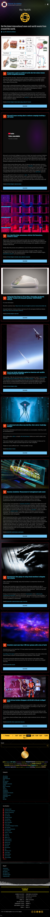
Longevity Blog (6, 869)
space (24, 767)
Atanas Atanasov (9, 449)
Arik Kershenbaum (25, 436)
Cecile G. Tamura (8, 832)
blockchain (46, 762)
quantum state (14, 511)
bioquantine (24, 762)
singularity (21, 767)
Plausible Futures (6, 874)
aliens (14, 436)
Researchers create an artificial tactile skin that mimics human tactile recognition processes (26, 74)
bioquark (28, 762)
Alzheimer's (8, 762)
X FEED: (17, 898)
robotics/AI (25, 102)
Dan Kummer (7, 827)
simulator (33, 509)
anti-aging (13, 762)
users (26, 175)
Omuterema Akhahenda (10, 829)
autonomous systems (8, 253)
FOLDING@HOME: (17, 903)
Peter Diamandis (6, 778)
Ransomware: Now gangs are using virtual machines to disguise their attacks (26, 577)
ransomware (29, 594)
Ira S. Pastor (7, 855)
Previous (7, 736)
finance (22, 722)
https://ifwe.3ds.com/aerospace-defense (13, 310)
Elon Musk (5, 782)
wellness (43, 767)
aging (4, 762)
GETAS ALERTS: (28, 896)
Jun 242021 (5, 74)
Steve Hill (7, 845)
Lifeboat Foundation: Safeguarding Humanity (22, 4)
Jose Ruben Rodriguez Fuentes (11, 825)
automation (5, 796)
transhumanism (38, 767)
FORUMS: (22, 907)
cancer (8, 763)
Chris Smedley (8, 857)
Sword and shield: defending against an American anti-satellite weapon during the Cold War (26, 373)
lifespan (29, 765)
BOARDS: (27, 900)
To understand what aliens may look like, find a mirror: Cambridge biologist (26, 426)
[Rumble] (42, 912)
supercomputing (20, 532)
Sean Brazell (7, 844)
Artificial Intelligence (18, 762)
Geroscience (5, 868)
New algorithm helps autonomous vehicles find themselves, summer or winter (25, 236)
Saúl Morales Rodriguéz (10, 102)
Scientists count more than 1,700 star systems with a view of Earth (27, 645)
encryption (21, 601)
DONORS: (21, 900)
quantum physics (15, 532)
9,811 (16, 736)
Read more (25, 106)
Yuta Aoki (7, 834)
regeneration (13, 767)
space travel (16, 314)
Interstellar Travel (12, 765)
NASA (37, 765)
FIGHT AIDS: (18, 902)
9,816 (36, 736)
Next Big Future (6, 873)
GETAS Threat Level (25, 889)
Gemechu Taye (8, 820)
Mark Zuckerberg (6, 786)
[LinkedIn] (37, 912)
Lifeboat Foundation (9, 911)
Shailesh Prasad (8, 817)
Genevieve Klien (8, 532)
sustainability (27, 767)
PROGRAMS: (28, 903)
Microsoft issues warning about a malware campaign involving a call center (26, 116)
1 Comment (29, 102)
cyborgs (21, 102)
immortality (7, 765)
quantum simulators (25, 503)
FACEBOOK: (17, 894)
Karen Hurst (7, 824)
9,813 (24, 736)
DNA (4, 780)
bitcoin (13, 722)
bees (4, 797)
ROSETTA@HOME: (17, 905)
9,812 (20, 736)
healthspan (38, 764)
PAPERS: (27, 905)
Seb (5, 849)
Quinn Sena (7, 814)
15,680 (46, 736)
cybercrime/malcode (18, 184)
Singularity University (7, 783)
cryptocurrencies (17, 722)
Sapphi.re (20, 911)
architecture (5, 791)
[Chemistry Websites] (25, 753)
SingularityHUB (6, 876)
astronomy (5, 794)
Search (47, 745)
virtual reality (25, 601)
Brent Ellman (7, 847)
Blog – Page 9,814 (25, 10)
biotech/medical (17, 102)
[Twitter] (35, 912)
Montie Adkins (8, 854)
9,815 (33, 736)
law (24, 722)
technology (32, 767)
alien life (13, 665)
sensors (27, 97)
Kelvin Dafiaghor (8, 822)
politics (42, 765)
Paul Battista (7, 819)
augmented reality (7, 795)
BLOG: (27, 898)
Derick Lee (7, 835)
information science (18, 257)
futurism (14, 449)
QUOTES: (27, 907)
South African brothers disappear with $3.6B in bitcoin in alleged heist (26, 701)
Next (24, 738)
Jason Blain (7, 852)
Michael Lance (8, 850)
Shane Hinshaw (8, 839)
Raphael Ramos (8, 840)
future (26, 763)
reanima (44, 765)
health (34, 764)
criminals (30, 166)
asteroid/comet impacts (8, 792)
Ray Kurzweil (5, 781)
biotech (33, 762)
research (17, 767)
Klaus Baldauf (8, 830)
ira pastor (17, 765)
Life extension (23, 765)
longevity (33, 765)
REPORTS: (27, 902)
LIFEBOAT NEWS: (28, 894)
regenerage (7, 767)
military (16, 386)
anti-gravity (5, 790)
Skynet (4, 785)
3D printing (5, 776)
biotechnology (38, 762)
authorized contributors (11, 32)
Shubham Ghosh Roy (9, 812)
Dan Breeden (7, 815)
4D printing (5, 777)
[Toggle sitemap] (45, 4)
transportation (28, 257)
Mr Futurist (5, 871)
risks (19, 767)
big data (4, 799)
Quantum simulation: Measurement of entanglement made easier (26, 492)
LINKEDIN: (17, 896)
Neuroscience (39, 765)
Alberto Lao (7, 837)
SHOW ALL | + (5, 859)
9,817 (40, 736)
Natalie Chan (7, 842)
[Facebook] (32, 912)
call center (38, 171)
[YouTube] (40, 912)
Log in (4, 32)
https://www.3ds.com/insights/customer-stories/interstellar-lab (30, 306)
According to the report (8, 654)
